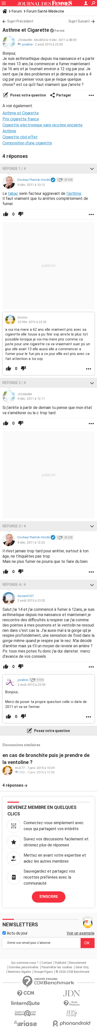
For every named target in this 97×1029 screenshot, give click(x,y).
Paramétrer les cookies (57, 967)
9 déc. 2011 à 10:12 (31, 185)
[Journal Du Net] (71, 993)
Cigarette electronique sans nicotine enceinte (42, 125)
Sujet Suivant (79, 21)
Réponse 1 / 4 (14, 169)
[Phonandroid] (71, 1023)
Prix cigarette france (20, 119)
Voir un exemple (81, 933)
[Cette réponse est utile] (5, 214)
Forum (17, 11)
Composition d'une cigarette (27, 143)
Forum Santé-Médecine (45, 11)
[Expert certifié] (52, 180)
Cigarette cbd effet (20, 137)
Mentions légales (19, 972)
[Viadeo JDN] (71, 1013)
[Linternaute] (25, 1003)
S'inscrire (48, 897)
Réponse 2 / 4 (14, 383)
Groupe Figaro (43, 972)
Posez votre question (27, 95)
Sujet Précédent (20, 21)
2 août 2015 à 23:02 (31, 600)
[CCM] (25, 993)
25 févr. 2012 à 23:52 (32, 322)
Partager (63, 95)
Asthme (9, 131)
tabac (13, 193)
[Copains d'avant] (25, 1013)
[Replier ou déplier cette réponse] (92, 169)
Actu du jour (17, 933)
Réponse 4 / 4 (14, 585)
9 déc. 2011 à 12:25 (31, 542)
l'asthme (73, 193)
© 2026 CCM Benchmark (72, 972)
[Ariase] (25, 1023)
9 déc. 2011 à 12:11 (31, 398)
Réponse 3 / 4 (14, 526)
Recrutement (77, 963)
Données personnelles (24, 967)
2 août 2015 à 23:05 (49, 44)
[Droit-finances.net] (71, 1003)
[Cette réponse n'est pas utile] (20, 214)
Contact (46, 963)
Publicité (60, 963)
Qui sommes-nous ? (24, 963)
